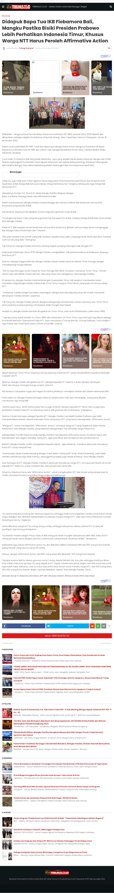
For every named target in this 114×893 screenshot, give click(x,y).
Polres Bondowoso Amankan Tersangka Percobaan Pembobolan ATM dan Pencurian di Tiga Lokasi (60, 764)
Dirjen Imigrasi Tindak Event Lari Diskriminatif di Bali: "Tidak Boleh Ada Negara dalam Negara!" (59, 818)
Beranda (6, 16)
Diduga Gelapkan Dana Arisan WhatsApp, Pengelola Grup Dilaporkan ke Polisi (50, 852)
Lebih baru (8, 643)
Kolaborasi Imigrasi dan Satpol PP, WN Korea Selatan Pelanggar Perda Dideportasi (53, 841)
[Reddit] (92, 625)
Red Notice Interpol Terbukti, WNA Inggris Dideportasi (39, 829)
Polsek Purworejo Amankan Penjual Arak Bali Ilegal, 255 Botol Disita (45, 798)
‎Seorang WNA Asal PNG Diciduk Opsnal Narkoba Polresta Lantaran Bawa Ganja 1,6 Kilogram (57, 786)
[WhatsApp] (98, 625)
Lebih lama (106, 643)
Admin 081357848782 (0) (57, 635)
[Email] (103, 625)
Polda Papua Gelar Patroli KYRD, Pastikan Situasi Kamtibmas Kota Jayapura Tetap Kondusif (57, 689)
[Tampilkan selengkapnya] (109, 625)
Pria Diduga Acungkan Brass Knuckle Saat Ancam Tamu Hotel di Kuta (47, 775)
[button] (3, 7)
